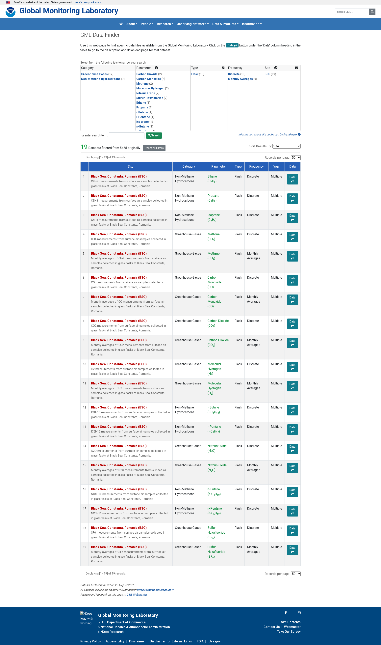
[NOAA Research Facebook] (280, 612)
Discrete (234, 74)
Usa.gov (215, 641)
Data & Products (224, 24)
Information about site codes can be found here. (268, 134)
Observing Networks (191, 24)
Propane (142, 107)
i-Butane (142, 112)
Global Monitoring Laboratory (68, 10)
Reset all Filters (154, 148)
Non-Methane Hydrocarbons (100, 79)
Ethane (141, 102)
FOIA (200, 641)
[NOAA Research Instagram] (294, 612)
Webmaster (292, 627)
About (130, 24)
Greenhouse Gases (94, 74)
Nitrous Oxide (145, 93)
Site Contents (291, 622)
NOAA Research (112, 632)
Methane (142, 83)
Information (250, 24)
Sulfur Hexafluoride (149, 98)
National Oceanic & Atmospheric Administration (135, 627)
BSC (267, 74)
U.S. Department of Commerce (123, 622)
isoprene (142, 122)
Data (292, 177)
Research (164, 24)
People (146, 24)
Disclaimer (137, 641)
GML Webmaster (136, 594)
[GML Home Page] (121, 24)
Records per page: (277, 157)
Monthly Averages (240, 79)
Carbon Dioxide (147, 74)
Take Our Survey (289, 631)
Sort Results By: (260, 146)
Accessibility (115, 641)
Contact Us (272, 627)
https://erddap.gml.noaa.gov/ (155, 589)
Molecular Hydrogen (150, 88)
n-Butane (142, 126)
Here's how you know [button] (86, 2)
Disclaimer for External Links (171, 641)
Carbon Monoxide (148, 79)
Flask (194, 74)
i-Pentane (143, 117)
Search (155, 135)
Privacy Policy (90, 641)
